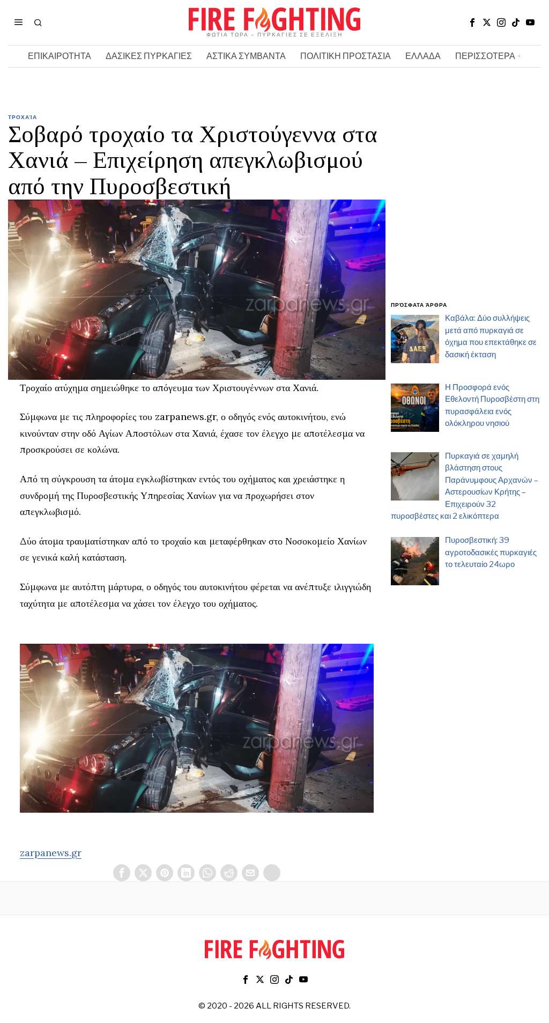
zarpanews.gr (50, 853)
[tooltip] (472, 22)
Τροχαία (22, 117)
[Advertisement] (466, 213)
